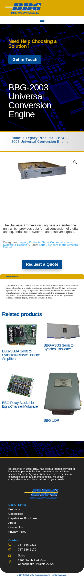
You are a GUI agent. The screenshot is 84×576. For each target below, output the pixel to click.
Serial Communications (57, 242)
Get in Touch (24, 59)
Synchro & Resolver (16, 244)
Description (12, 276)
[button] (75, 162)
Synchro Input (57, 244)
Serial (42, 244)
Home (16, 138)
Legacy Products (39, 138)
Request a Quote (42, 264)
